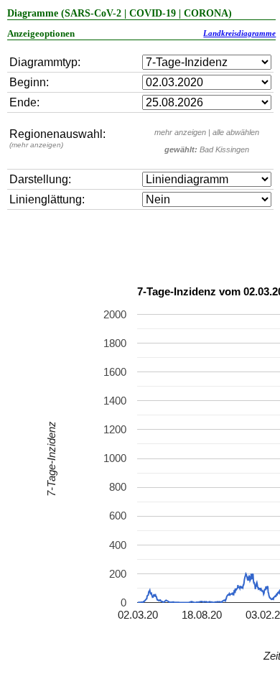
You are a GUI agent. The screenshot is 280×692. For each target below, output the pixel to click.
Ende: (24, 102)
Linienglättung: (47, 199)
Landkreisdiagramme (239, 33)
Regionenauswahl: (57, 138)
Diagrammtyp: (44, 62)
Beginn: (29, 82)
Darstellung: (40, 179)
